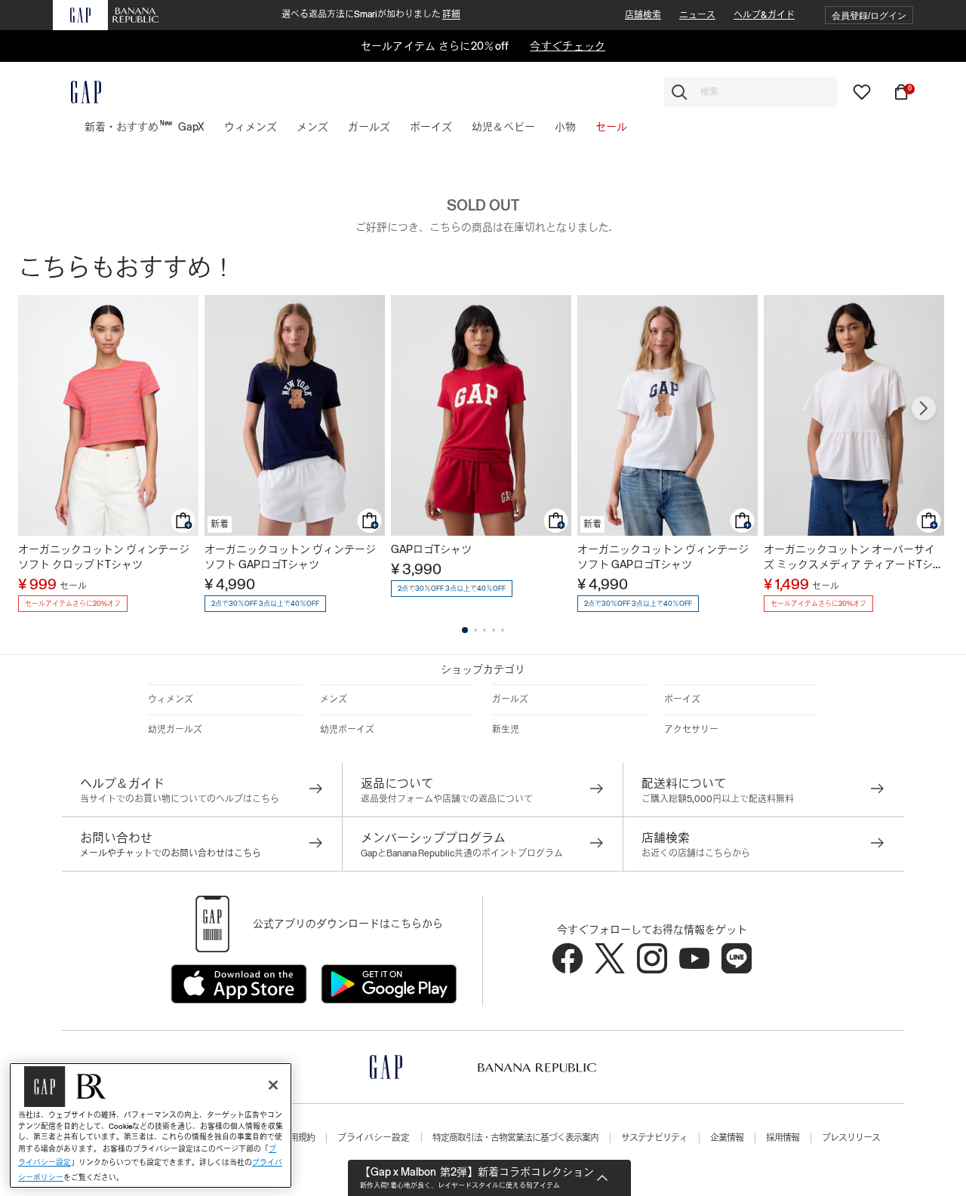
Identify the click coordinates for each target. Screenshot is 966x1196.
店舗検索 (643, 15)
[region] (150, 1125)
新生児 (505, 729)
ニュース (697, 15)
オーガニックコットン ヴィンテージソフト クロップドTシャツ (103, 556)
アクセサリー (691, 729)
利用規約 (298, 1138)
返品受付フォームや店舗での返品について (447, 799)
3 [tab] (484, 630)
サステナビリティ (654, 1138)
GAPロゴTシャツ (431, 549)
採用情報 (782, 1138)
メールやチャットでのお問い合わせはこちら (170, 853)
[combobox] (751, 92)
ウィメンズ (170, 699)
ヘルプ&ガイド (764, 15)
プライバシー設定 (373, 1138)
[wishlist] (862, 91)
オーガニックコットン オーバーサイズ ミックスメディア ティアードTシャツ (853, 557)
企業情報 (726, 1138)
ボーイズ (682, 699)
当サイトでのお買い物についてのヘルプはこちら (179, 799)
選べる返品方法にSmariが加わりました (370, 14)
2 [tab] (475, 630)
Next (924, 408)
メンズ (333, 699)
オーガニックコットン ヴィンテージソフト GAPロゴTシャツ (290, 556)
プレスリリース (851, 1138)
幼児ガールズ (175, 729)
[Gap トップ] (77, 92)
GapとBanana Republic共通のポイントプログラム (462, 853)
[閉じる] (273, 1085)
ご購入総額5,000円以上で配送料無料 (717, 799)
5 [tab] (502, 630)
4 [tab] (493, 630)
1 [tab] (465, 630)
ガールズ (510, 699)
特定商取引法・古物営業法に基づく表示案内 (515, 1138)
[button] (869, 15)
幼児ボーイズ (347, 729)
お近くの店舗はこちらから (695, 853)
